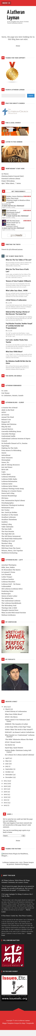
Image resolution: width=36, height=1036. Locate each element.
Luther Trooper (7, 577)
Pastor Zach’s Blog (8, 493)
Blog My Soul (6, 427)
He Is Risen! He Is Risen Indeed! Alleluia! (19, 755)
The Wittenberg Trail (9, 605)
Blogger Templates (8, 1023)
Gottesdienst (6, 455)
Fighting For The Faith (10, 448)
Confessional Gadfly (8, 436)
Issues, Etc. (5, 462)
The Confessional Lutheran (11, 601)
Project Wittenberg (8, 181)
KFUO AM (5, 469)
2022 (5, 803)
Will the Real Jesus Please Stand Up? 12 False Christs (13, 223)
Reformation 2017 (8, 508)
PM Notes (5, 498)
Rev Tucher (5, 510)
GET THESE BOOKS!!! (18, 191)
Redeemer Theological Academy (13, 505)
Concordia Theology (8, 434)
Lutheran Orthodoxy (9, 477)
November (9, 775)
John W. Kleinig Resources (11, 465)
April (7, 758)
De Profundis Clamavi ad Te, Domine (14, 443)
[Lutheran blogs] (12, 83)
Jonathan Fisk (7, 204)
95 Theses (5, 174)
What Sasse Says (7, 546)
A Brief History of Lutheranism (16, 300)
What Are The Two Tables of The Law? (19, 260)
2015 (5, 783)
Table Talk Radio (7, 527)
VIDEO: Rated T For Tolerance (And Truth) (17, 720)
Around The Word (8, 417)
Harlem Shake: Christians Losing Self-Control (18, 751)
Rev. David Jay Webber (9, 512)
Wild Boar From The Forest (11, 548)
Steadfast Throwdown (9, 519)
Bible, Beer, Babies (8, 567)
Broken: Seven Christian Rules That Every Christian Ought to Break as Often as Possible (18, 199)
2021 (5, 800)
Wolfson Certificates (9, 615)
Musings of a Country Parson (12, 491)
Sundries (5, 522)
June (7, 764)
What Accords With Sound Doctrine (14, 613)
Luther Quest (6, 474)
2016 (5, 786)
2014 (5, 781)
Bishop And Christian (9, 424)
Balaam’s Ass (6, 419)
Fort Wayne (6, 393)
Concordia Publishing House (11, 431)
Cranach (4, 441)
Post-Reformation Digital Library (13, 500)
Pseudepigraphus (8, 503)
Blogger (26, 864)
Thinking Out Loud (8, 541)
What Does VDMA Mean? (14, 352)
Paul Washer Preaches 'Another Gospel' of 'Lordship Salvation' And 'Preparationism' (19, 326)
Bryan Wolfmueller (12, 214)
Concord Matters (7, 429)
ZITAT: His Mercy (11, 717)
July (6, 766)
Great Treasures (7, 458)
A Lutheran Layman (16, 14)
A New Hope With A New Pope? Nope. (18, 727)
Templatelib (30, 1023)
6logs (23, 1023)
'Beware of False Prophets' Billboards (18, 281)
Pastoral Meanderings (9, 496)
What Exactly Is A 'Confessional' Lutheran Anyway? (19, 736)
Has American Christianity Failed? (13, 211)
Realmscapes (6, 594)
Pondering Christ (7, 591)
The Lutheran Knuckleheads (11, 603)
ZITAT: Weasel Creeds (12, 742)
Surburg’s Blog (7, 524)
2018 (5, 792)
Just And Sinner (7, 467)
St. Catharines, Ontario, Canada (12, 395)
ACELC (4, 412)
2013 (5, 707)
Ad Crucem (5, 415)
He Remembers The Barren (11, 570)
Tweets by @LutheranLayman (12, 249)
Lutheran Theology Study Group (13, 489)
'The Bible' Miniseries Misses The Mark (19, 739)
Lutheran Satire (7, 484)
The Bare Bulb (6, 529)
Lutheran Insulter (8, 579)
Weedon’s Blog (7, 543)
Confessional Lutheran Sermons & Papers (16, 438)
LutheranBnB (6, 586)
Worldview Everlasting (9, 553)
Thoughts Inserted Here (10, 610)
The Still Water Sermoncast (11, 536)
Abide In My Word (8, 410)
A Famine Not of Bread (9, 408)
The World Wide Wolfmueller (12, 539)
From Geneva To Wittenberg (11, 450)
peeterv (11, 864)
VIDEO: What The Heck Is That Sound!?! (19, 729)
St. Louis (5, 391)
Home (18, 46)
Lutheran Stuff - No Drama (11, 584)
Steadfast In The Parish (10, 515)
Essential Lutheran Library (11, 178)
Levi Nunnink (6, 574)
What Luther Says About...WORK (17, 291)
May (7, 761)
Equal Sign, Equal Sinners (14, 748)
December (9, 777)
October (8, 772)
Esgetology (5, 446)
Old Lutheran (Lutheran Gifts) (12, 589)
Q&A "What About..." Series (11, 183)
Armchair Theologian (9, 565)
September (9, 769)
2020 (6, 797)
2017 (5, 789)
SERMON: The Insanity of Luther (16, 724)
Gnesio (4, 453)
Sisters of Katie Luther (9, 596)
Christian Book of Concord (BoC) (13, 176)
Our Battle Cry (10, 745)
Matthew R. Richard (13, 226)
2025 (5, 805)
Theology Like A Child (9, 608)
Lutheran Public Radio (9, 479)
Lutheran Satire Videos (9, 486)
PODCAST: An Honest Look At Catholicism (19, 732)
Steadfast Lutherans (9, 517)
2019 (5, 794)
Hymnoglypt (6, 460)
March (7, 709)
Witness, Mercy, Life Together (12, 550)
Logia (3, 472)
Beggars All (6, 422)
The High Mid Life (8, 534)
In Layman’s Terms (8, 572)
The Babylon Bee (7, 598)
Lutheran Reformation (9, 481)
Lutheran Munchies (8, 582)
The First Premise (8, 531)
